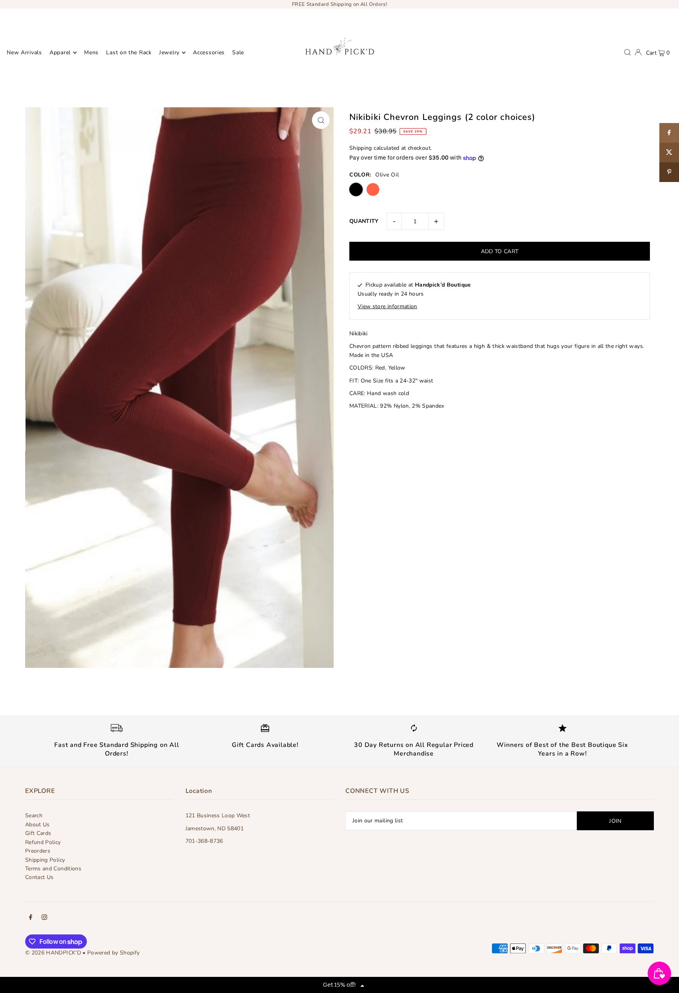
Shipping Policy (45, 860)
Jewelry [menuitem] (169, 52)
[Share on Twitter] (669, 152)
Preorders (37, 851)
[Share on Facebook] (669, 133)
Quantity (364, 221)
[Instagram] (44, 918)
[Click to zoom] (321, 120)
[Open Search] (627, 52)
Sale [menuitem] (238, 52)
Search (33, 815)
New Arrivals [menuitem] (24, 52)
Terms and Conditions (53, 868)
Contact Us (39, 877)
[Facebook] (30, 918)
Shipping (360, 148)
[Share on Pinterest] (669, 172)
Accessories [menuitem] (209, 52)
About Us (37, 824)
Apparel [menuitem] (60, 52)
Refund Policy (43, 842)
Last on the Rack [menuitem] (128, 52)
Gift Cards (38, 833)
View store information (387, 306)
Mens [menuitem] (91, 52)
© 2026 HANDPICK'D (53, 952)
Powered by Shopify (113, 952)
